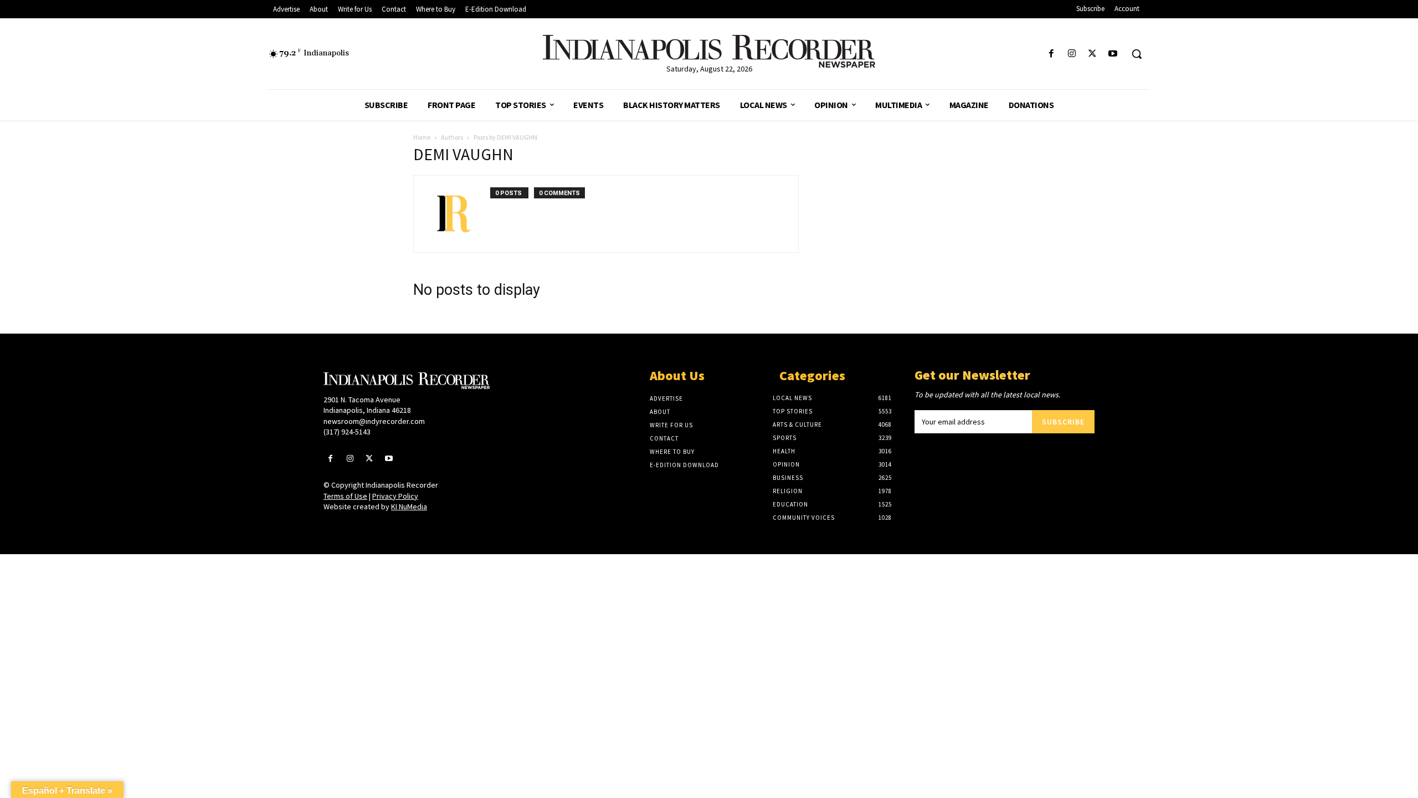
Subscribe (1063, 422)
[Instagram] (1071, 54)
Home (421, 137)
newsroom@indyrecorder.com (374, 421)
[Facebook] (1051, 54)
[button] (1136, 53)
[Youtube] (1113, 54)
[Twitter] (1092, 54)
